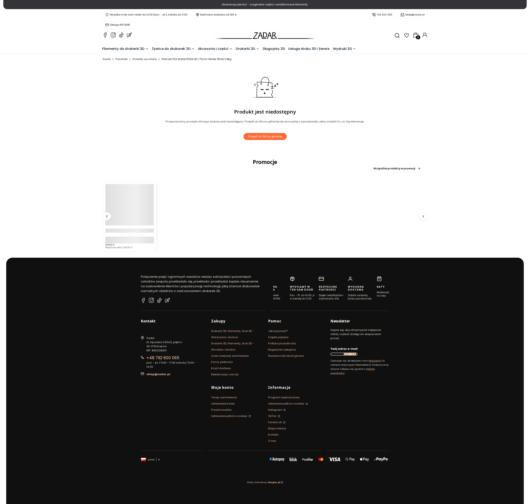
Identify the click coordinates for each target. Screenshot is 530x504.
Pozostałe (122, 59)
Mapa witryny (277, 428)
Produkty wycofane (144, 59)
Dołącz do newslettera (350, 354)
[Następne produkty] (423, 216)
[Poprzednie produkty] (107, 216)
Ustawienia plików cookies (229, 416)
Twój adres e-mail (344, 349)
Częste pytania (278, 337)
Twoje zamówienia (224, 397)
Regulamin (375, 360)
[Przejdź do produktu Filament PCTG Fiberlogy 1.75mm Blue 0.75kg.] (129, 208)
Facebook (275, 422)
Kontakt (273, 435)
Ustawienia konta (223, 404)
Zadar (107, 59)
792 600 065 (384, 14)
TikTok (272, 416)
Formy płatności (222, 362)
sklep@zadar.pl (415, 14)
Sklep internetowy (263, 482)
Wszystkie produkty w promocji (394, 168)
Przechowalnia (221, 410)
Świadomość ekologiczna (286, 356)
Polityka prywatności (282, 343)
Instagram (275, 410)
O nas (272, 441)
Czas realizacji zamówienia (230, 356)
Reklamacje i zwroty (224, 374)
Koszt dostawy (221, 368)
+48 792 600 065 (162, 358)
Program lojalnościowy (284, 397)
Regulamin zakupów (282, 350)
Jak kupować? (278, 331)
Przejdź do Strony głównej (265, 136)
